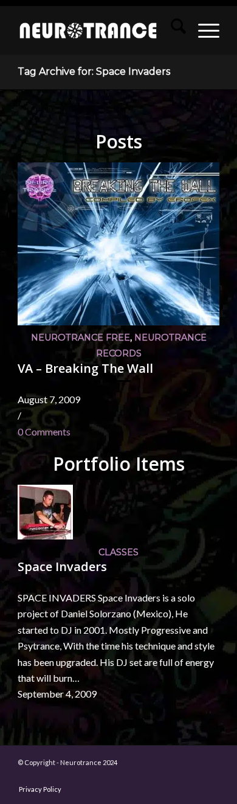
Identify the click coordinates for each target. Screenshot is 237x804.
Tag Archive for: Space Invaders (94, 71)
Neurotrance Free (80, 337)
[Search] (172, 30)
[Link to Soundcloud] (137, 777)
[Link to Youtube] (101, 777)
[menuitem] (172, 30)
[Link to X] (119, 777)
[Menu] (202, 30)
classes (118, 552)
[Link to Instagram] (83, 777)
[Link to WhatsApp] (174, 777)
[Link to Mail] (155, 777)
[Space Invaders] (45, 535)
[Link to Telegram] (192, 777)
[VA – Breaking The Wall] (118, 321)
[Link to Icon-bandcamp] (210, 777)
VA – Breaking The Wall (85, 368)
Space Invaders (62, 566)
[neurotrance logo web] (88, 30)
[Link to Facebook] (64, 777)
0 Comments (44, 431)
